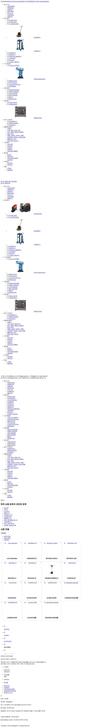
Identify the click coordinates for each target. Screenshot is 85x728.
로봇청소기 (12, 54)
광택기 (7, 513)
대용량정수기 (13, 121)
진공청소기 (37, 51)
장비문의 (10, 146)
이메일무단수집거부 (10, 691)
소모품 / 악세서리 (14, 62)
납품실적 (10, 9)
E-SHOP (14, 181)
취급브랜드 (10, 11)
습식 (6, 508)
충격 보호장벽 (13, 95)
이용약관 (10, 160)
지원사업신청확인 (12, 151)
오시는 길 (10, 13)
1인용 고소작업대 (14, 65)
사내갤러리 (10, 15)
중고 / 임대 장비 (9, 523)
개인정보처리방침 (12, 158)
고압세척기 (12, 58)
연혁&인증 (10, 8)
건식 (6, 509)
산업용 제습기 (13, 104)
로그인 (9, 154)
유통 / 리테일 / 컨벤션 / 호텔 (15, 135)
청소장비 (10, 163)
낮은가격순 (7, 536)
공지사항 (10, 144)
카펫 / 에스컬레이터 (10, 520)
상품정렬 (3, 533)
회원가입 (10, 156)
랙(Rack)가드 (13, 99)
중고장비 (11, 60)
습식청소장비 (13, 20)
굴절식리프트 (13, 81)
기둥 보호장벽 (13, 93)
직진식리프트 (13, 82)
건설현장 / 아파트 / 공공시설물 (16, 137)
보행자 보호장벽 (14, 91)
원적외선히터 (38, 118)
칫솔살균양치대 (13, 123)
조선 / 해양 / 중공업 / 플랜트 (15, 132)
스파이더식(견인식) (14, 84)
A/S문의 (9, 147)
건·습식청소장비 (14, 24)
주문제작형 (12, 86)
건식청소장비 (13, 22)
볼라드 (11, 97)
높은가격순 (7, 538)
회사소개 (6, 685)
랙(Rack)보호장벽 (14, 90)
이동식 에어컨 (13, 102)
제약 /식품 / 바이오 (12, 140)
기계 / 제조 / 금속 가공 (13, 130)
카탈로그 (10, 149)
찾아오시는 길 (8, 692)
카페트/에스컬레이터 (15, 56)
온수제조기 (12, 125)
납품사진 (10, 16)
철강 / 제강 (10, 134)
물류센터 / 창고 (11, 139)
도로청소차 (12, 53)
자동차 (9, 128)
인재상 (9, 168)
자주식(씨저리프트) (39, 79)
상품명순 (6, 539)
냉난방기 (10, 165)
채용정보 (10, 170)
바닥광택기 (37, 37)
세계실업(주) (11, 6)
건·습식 (6, 511)
